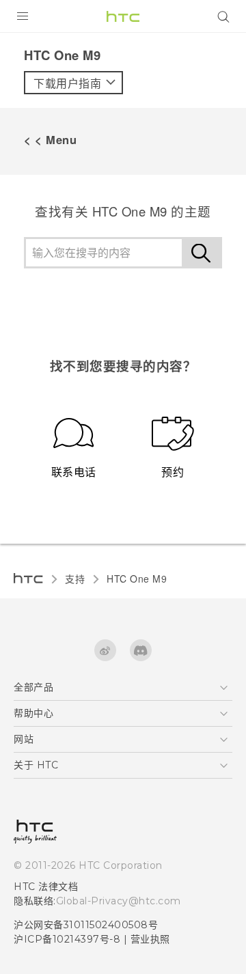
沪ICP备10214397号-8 (67, 939)
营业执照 (150, 939)
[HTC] (123, 16)
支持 (75, 578)
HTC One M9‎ (137, 578)
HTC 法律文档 (46, 886)
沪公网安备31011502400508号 (86, 925)
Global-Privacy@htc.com (118, 901)
